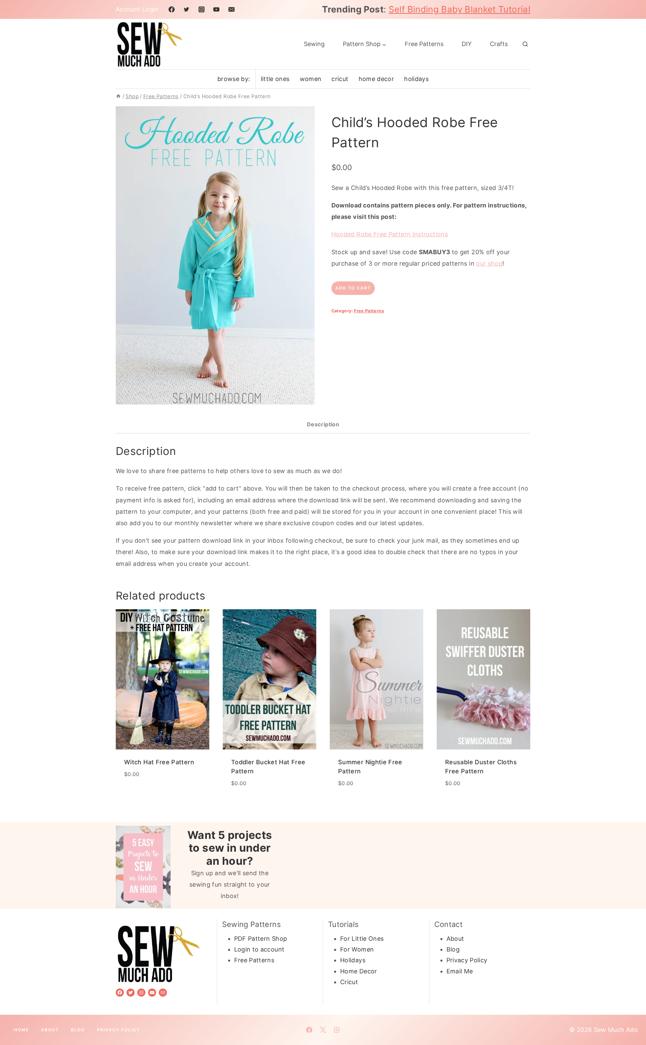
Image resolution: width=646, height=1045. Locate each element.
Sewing (314, 43)
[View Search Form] (525, 44)
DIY (467, 43)
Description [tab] (323, 424)
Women (311, 78)
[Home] (118, 96)
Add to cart (353, 288)
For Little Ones (362, 938)
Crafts (499, 43)
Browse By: (233, 78)
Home (21, 1029)
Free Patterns (424, 43)
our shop (489, 263)
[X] (323, 1030)
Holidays (416, 78)
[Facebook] (172, 9)
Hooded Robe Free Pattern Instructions (389, 234)
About (455, 938)
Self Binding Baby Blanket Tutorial (459, 9)
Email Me (459, 971)
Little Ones (275, 78)
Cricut (339, 78)
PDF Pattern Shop (260, 938)
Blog (453, 949)
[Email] (231, 9)
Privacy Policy (467, 960)
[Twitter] (186, 9)
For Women (357, 949)
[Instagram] (201, 9)
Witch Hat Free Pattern (159, 762)
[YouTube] (216, 9)
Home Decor (376, 78)
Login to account (259, 949)
